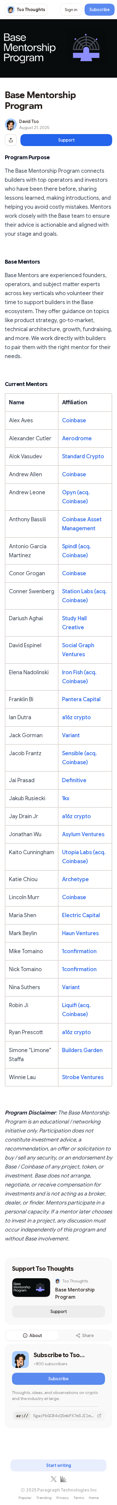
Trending (44, 1497)
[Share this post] (11, 140)
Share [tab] (88, 1335)
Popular (25, 1497)
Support (66, 140)
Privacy (62, 1497)
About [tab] (35, 1335)
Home (94, 1497)
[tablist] (58, 1336)
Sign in (71, 9)
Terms (79, 1497)
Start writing (58, 1465)
